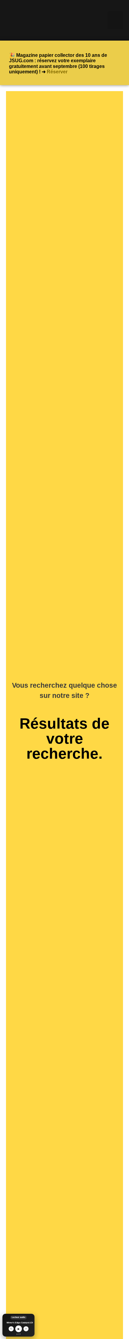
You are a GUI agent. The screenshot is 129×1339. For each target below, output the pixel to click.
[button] (115, 20)
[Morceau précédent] (11, 1328)
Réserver (57, 71)
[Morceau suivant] (25, 1328)
